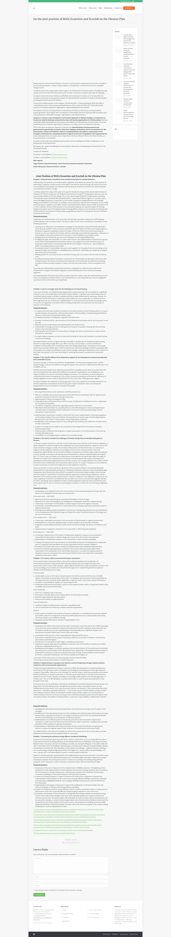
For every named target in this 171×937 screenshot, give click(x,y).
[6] (86, 688)
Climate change (94, 913)
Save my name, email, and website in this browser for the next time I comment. (58, 890)
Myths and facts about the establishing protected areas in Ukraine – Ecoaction (128, 53)
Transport (65, 917)
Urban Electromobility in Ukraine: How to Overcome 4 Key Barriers (128, 114)
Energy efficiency (68, 913)
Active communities (96, 910)
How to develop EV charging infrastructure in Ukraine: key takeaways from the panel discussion (129, 87)
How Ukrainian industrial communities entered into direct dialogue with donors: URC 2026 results (129, 70)
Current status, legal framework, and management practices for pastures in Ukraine (129, 39)
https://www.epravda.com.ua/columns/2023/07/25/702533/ (55, 833)
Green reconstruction (71, 842)
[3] (70, 115)
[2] (61, 115)
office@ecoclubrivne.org (59, 157)
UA (133, 1)
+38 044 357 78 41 (125, 1)
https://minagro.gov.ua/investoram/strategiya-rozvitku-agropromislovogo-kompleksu (64, 830)
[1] (77, 103)
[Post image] (118, 36)
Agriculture (66, 921)
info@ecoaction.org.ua (59, 154)
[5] (40, 672)
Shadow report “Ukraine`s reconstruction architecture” (128, 102)
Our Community (94, 917)
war (78, 842)
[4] (85, 115)
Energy (65, 910)
